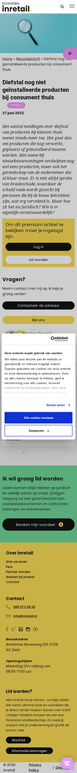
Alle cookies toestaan (38, 417)
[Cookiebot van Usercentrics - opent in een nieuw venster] (55, 339)
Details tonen (55, 405)
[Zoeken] (62, 7)
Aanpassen (36, 430)
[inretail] (27, 7)
